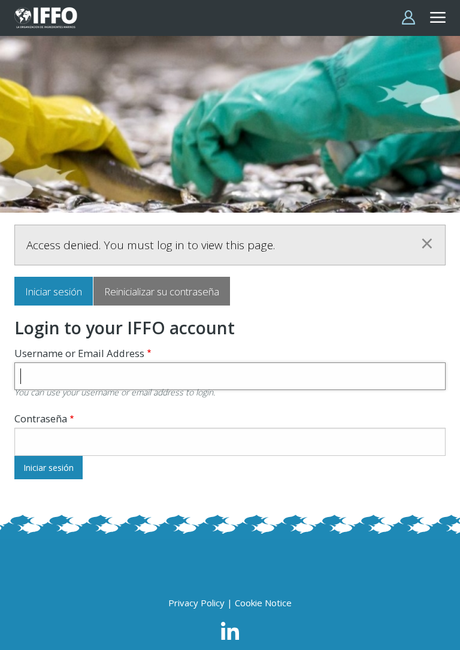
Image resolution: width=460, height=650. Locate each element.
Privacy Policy (196, 603)
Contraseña (40, 418)
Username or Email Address (79, 353)
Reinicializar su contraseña (161, 291)
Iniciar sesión (53, 291)
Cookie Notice (263, 603)
